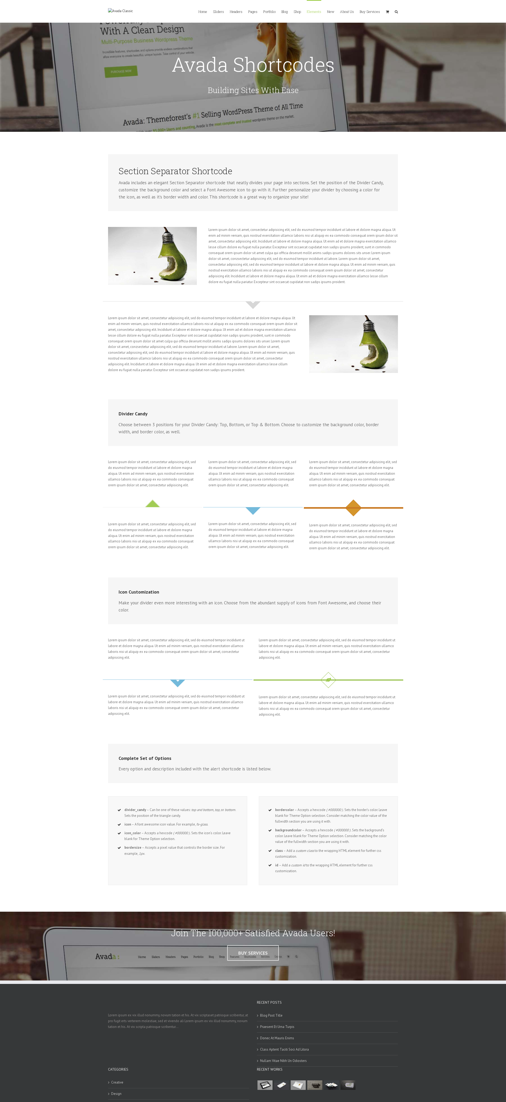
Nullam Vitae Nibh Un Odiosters (283, 1061)
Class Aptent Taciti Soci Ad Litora (284, 1049)
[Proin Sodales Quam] (298, 1085)
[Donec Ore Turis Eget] (265, 1085)
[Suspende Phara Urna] (348, 1085)
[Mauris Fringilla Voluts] (281, 1085)
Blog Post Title (271, 1015)
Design (116, 1093)
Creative (117, 1082)
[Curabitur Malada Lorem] (331, 1085)
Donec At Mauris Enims (277, 1038)
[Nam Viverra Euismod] (315, 1085)
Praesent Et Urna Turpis (277, 1027)
